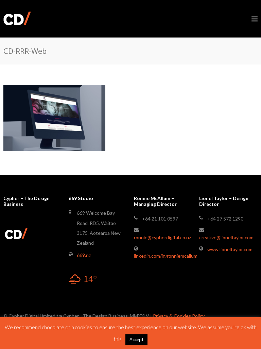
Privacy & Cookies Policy (179, 316)
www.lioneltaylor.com (230, 249)
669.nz (84, 255)
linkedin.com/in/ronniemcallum (165, 256)
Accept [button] (136, 339)
